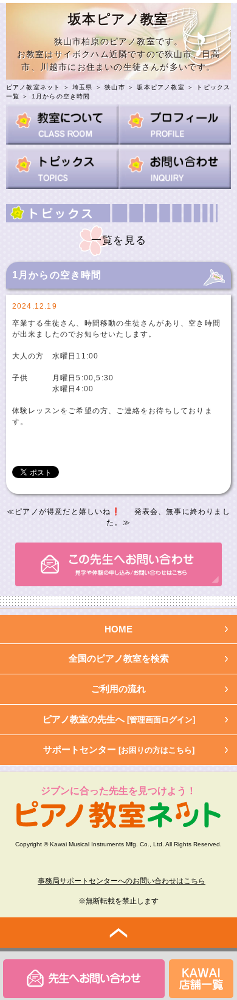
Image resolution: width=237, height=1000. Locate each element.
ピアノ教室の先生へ (119, 719)
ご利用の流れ (118, 688)
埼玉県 (82, 87)
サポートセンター (118, 749)
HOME (118, 629)
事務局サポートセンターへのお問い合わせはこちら (121, 881)
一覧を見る (118, 240)
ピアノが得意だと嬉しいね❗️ (68, 511)
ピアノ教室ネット (33, 87)
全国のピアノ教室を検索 (119, 658)
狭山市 (115, 87)
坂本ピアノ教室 (160, 87)
